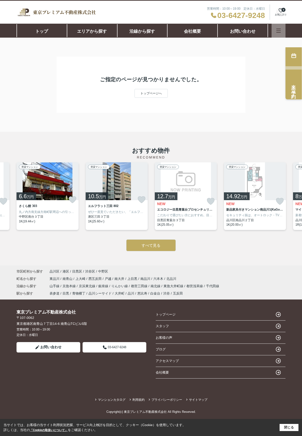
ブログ (161, 349)
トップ (41, 31)
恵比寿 (142, 293)
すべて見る (151, 245)
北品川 (171, 279)
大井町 (120, 293)
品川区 (54, 271)
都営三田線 (139, 286)
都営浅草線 (195, 286)
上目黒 (132, 279)
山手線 (55, 286)
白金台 (155, 293)
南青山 (68, 279)
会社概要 (192, 31)
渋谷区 (90, 271)
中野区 (103, 271)
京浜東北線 (87, 286)
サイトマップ (198, 399)
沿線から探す (142, 31)
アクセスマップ (167, 361)
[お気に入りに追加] (72, 199)
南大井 (119, 279)
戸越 (108, 279)
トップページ (166, 314)
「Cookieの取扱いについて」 (49, 430)
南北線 (156, 286)
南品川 (145, 279)
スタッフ (162, 326)
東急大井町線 (174, 286)
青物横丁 (78, 293)
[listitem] (47, 196)
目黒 (66, 293)
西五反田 (95, 279)
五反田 (178, 293)
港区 (66, 271)
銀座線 (103, 286)
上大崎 (81, 279)
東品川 (55, 279)
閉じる (289, 427)
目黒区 (77, 271)
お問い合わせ (243, 31)
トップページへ (151, 93)
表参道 (54, 293)
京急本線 (70, 286)
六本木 (158, 279)
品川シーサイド (100, 293)
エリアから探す (92, 31)
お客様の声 (164, 337)
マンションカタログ (112, 399)
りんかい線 (120, 286)
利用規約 (138, 399)
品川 (131, 293)
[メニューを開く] (278, 30)
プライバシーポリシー (166, 399)
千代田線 (212, 286)
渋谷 (166, 293)
